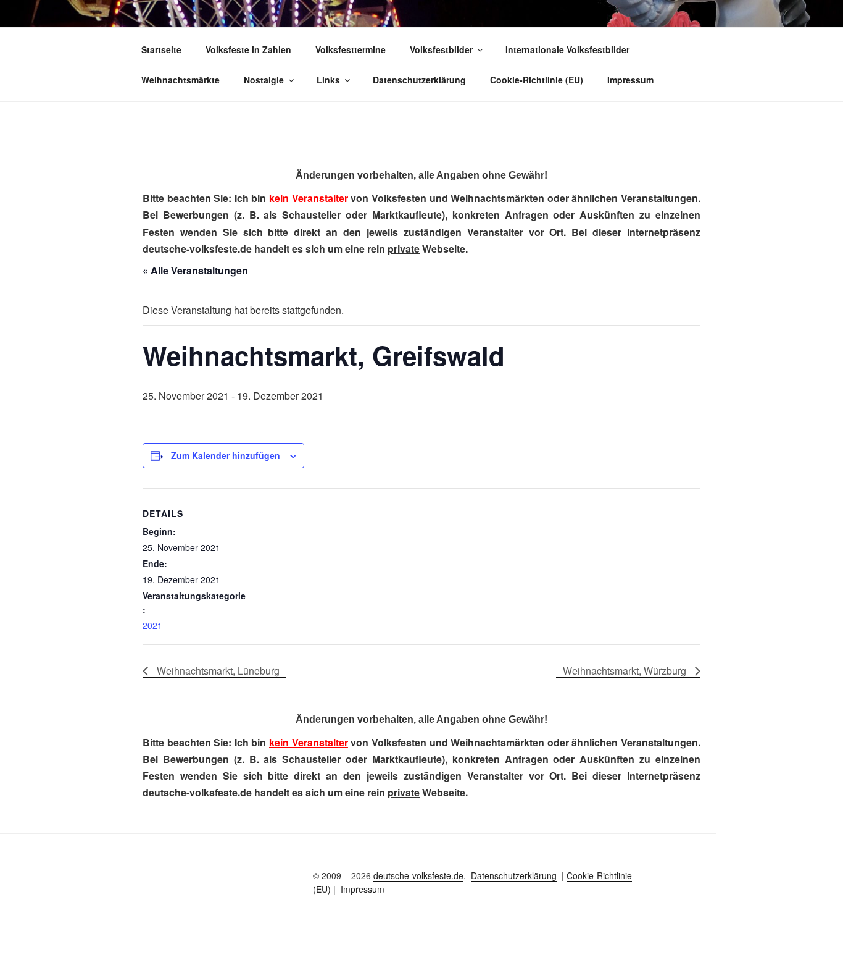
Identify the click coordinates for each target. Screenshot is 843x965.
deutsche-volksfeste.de (418, 875)
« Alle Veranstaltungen (195, 270)
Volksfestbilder (441, 49)
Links (328, 80)
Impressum (630, 80)
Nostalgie (264, 80)
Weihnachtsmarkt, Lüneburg (217, 671)
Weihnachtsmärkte (180, 80)
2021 (152, 625)
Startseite (161, 49)
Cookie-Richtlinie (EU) (536, 80)
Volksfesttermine (350, 49)
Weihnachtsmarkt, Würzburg (626, 671)
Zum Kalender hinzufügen (225, 455)
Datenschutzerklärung (419, 80)
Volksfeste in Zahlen (248, 49)
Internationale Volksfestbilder (567, 49)
